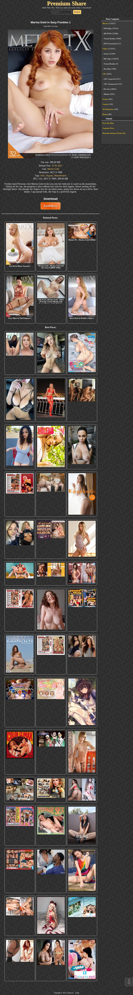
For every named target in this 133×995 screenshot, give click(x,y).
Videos (105, 49)
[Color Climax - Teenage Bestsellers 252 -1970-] (20, 610)
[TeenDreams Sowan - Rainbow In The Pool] (82, 870)
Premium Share (66, 3)
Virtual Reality (109, 39)
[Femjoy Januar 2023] (51, 573)
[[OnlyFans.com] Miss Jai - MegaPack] (20, 539)
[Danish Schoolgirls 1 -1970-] (20, 825)
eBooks (106, 94)
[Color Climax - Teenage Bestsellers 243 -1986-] (20, 494)
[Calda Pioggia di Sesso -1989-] (51, 790)
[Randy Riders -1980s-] (51, 825)
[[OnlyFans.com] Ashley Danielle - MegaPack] (20, 353)
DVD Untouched (110, 44)
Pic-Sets (55, 26)
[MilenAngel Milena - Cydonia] (51, 446)
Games (105, 99)
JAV (104, 74)
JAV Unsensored (110, 84)
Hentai (105, 114)
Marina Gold (53, 169)
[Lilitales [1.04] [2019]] (51, 752)
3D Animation (108, 109)
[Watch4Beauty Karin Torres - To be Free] (82, 825)
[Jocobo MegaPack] (20, 790)
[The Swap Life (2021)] (82, 959)
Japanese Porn (108, 128)
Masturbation (60, 175)
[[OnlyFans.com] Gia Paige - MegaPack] (82, 654)
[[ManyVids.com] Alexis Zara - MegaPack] (51, 959)
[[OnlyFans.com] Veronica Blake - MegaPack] (20, 959)
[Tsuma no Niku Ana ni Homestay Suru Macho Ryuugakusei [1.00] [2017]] (82, 353)
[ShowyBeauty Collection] (82, 573)
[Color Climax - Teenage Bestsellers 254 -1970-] (51, 654)
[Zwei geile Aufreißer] (82, 916)
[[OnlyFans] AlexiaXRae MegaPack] (51, 353)
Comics (105, 104)
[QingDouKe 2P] (82, 494)
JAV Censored (109, 79)
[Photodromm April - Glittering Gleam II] (82, 752)
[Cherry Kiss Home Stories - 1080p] (20, 916)
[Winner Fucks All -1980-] (20, 752)
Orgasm (49, 175)
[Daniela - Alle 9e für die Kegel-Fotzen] (82, 399)
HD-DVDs (108, 34)
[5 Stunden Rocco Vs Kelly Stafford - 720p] (20, 870)
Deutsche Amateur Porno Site (114, 133)
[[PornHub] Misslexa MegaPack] (20, 399)
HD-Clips (107, 59)
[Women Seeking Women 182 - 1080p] (51, 539)
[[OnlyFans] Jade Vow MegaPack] (51, 916)
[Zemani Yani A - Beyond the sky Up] (20, 654)
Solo (42, 175)
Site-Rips (107, 69)
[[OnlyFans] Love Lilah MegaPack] (51, 610)
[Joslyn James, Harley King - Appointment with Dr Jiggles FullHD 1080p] (51, 870)
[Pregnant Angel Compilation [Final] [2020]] (20, 702)
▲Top (77, 993)
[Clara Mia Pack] (82, 539)
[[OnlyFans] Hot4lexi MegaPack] (20, 446)
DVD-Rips (108, 28)
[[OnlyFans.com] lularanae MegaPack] (51, 494)
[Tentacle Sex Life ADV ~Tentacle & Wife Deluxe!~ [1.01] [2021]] (51, 702)
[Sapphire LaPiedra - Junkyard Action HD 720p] (82, 446)
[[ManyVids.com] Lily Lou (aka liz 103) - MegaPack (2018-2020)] (82, 790)
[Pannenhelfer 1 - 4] (82, 610)
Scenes (106, 54)
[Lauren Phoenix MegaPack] (51, 399)
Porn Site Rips (108, 123)
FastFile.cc (50, 205)
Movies (105, 23)
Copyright (57, 993)
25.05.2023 (57, 165)
